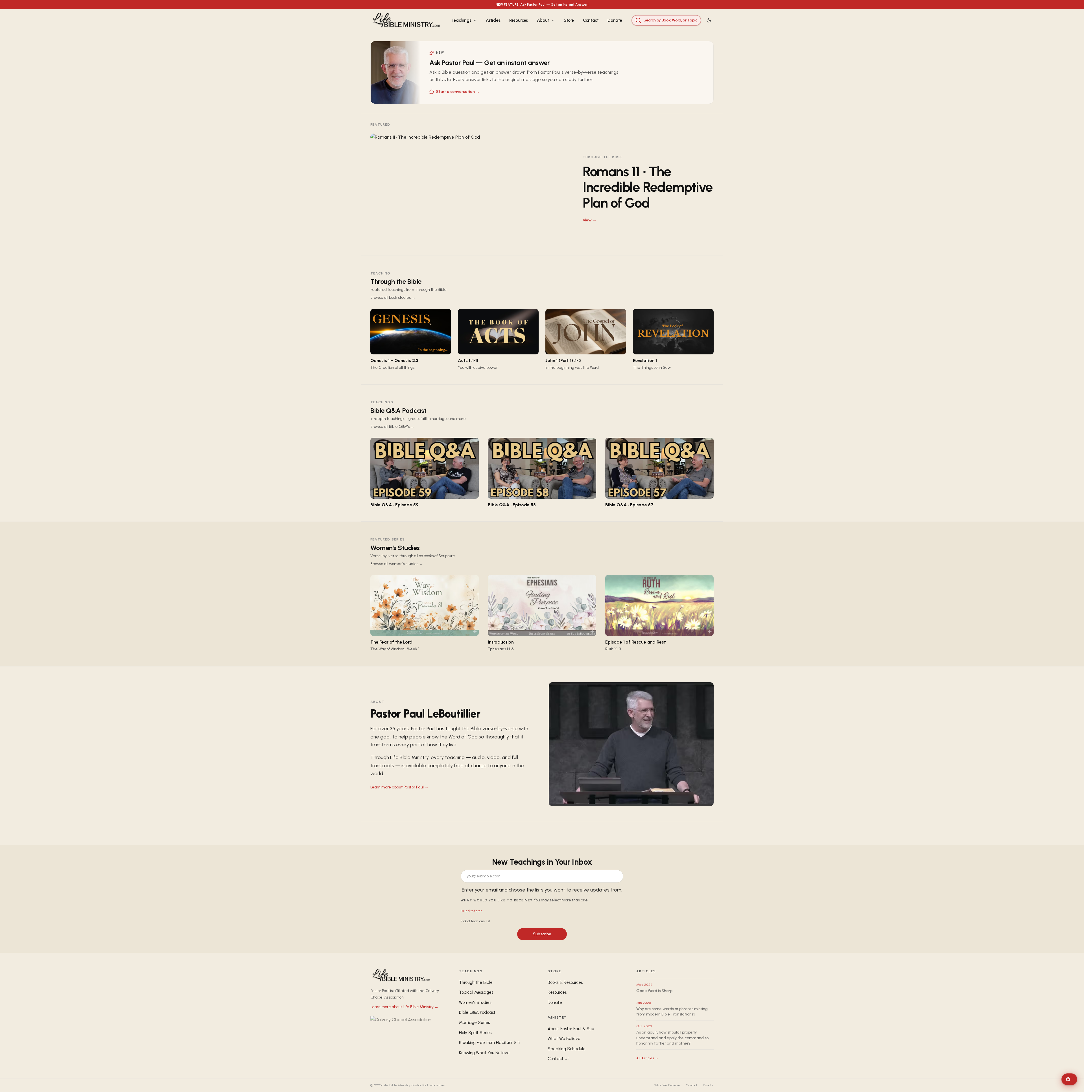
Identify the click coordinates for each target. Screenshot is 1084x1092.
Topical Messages (476, 992)
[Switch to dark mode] (709, 20)
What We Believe (564, 1038)
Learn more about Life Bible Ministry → (404, 1006)
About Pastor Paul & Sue (571, 1028)
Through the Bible (395, 281)
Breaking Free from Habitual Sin (489, 1042)
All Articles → (647, 1058)
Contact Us (558, 1058)
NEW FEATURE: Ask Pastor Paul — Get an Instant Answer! (542, 4)
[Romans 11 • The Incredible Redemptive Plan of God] (542, 189)
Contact (590, 20)
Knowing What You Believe (484, 1052)
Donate (614, 20)
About (543, 20)
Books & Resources (565, 982)
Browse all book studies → (393, 297)
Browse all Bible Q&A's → (392, 426)
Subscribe (542, 934)
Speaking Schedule (566, 1048)
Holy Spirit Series (475, 1032)
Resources (518, 20)
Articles (493, 20)
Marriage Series (474, 1022)
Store (569, 20)
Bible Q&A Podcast (398, 410)
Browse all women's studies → (396, 563)
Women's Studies (395, 548)
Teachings (461, 20)
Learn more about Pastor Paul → (399, 787)
